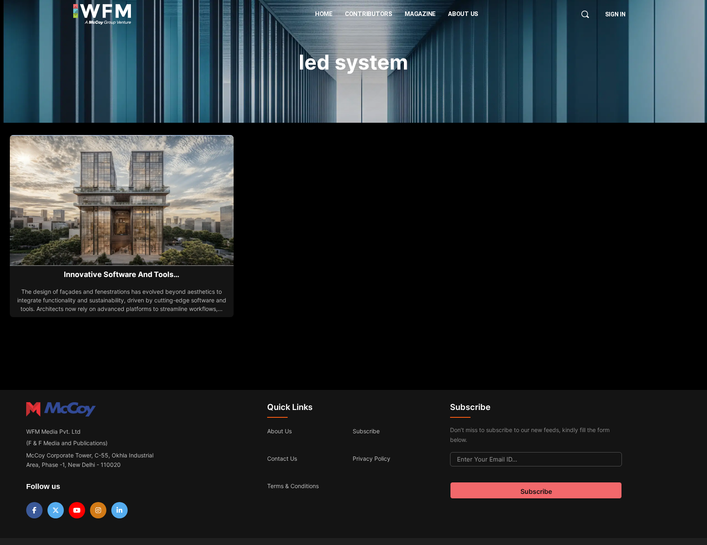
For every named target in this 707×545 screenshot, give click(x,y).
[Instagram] (98, 510)
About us (279, 431)
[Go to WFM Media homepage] (102, 14)
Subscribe (366, 431)
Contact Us (282, 458)
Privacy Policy (371, 458)
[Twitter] (55, 510)
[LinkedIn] (119, 510)
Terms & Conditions (293, 485)
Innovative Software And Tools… (121, 274)
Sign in (615, 14)
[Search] (585, 14)
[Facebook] (34, 510)
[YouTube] (77, 510)
